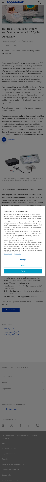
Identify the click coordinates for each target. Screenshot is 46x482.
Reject (23, 265)
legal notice (18, 254)
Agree (23, 271)
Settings (23, 259)
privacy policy (8, 254)
